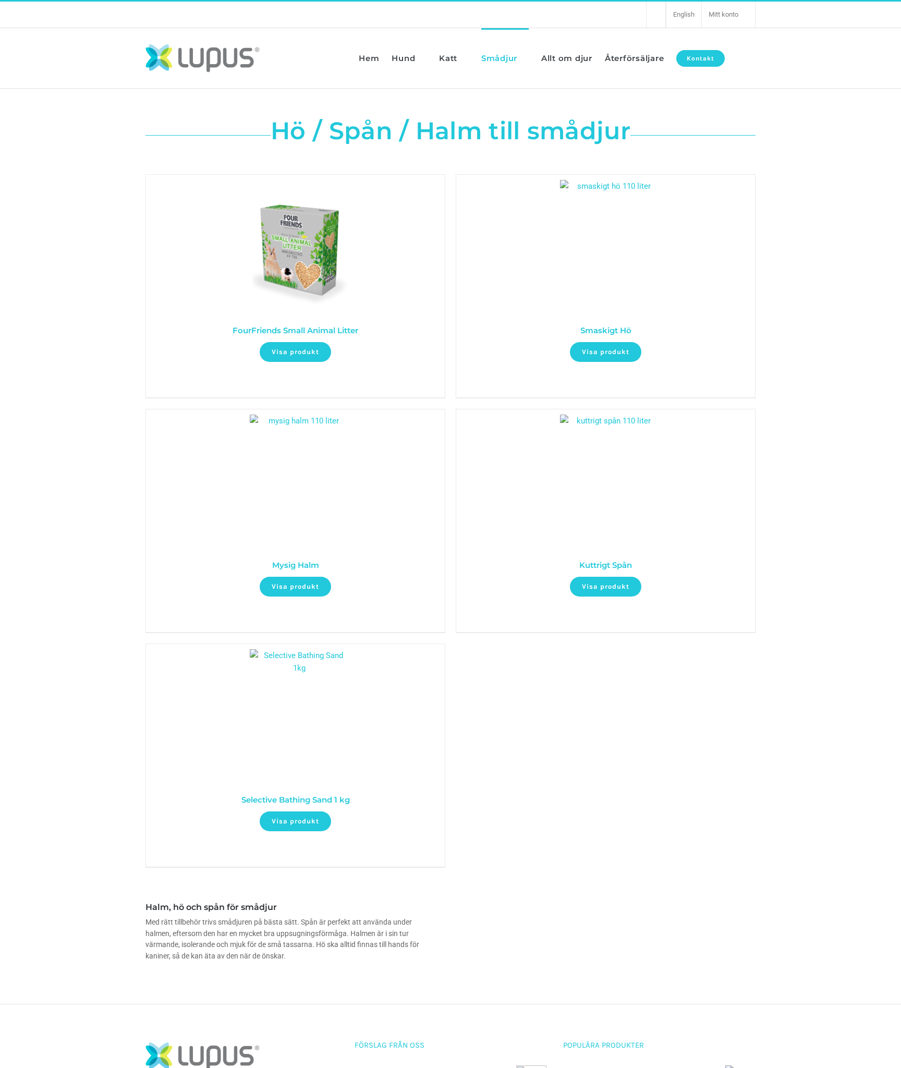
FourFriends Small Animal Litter (295, 330)
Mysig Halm (295, 565)
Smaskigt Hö (605, 330)
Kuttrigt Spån (605, 565)
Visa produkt (295, 352)
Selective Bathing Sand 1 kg (295, 800)
